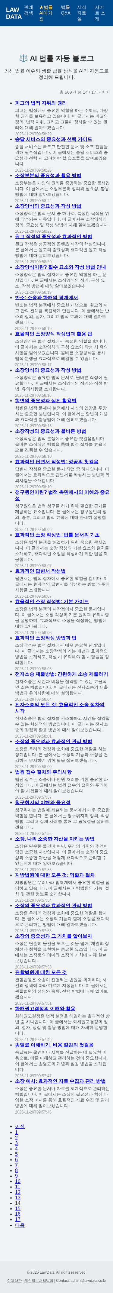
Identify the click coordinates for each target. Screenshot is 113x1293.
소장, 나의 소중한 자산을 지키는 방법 (55, 838)
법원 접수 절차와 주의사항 (43, 771)
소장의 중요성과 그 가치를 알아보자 (53, 936)
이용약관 (14, 1280)
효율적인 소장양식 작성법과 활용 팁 (53, 333)
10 (17, 1181)
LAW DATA (14, 13)
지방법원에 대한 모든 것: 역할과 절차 (55, 875)
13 (17, 1197)
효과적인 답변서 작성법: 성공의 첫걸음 (57, 461)
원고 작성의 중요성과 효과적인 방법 (53, 236)
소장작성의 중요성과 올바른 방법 (50, 431)
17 (17, 1219)
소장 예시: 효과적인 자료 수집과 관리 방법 (60, 1081)
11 (17, 1186)
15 (17, 1208)
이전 (20, 1126)
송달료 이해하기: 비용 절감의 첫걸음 (54, 1044)
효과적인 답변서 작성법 (40, 571)
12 (17, 1192)
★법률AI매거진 (46, 13)
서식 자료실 (81, 13)
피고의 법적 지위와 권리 (41, 102)
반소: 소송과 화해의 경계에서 (46, 297)
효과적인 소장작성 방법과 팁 (46, 637)
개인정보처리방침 (38, 1280)
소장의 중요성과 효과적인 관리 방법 (53, 741)
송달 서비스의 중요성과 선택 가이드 (53, 139)
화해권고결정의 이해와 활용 (45, 1008)
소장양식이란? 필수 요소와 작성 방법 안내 (60, 267)
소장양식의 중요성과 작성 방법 (48, 205)
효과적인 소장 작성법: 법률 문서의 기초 (57, 534)
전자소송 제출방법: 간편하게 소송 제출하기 (61, 674)
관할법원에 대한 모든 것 (41, 972)
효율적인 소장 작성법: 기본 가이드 (52, 601)
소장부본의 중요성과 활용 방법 (48, 175)
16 (17, 1214)
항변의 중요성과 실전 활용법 (46, 400)
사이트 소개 (100, 13)
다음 (20, 1225)
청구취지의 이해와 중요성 (43, 802)
